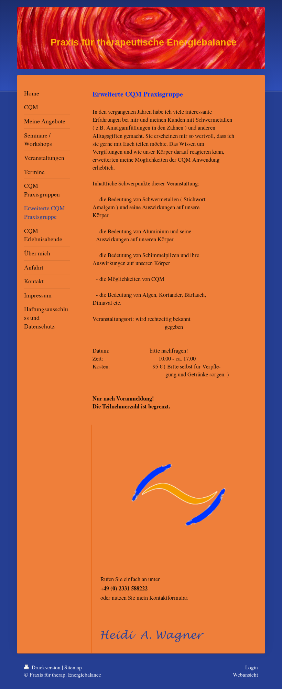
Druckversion (46, 667)
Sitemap (73, 667)
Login (251, 667)
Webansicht (245, 674)
